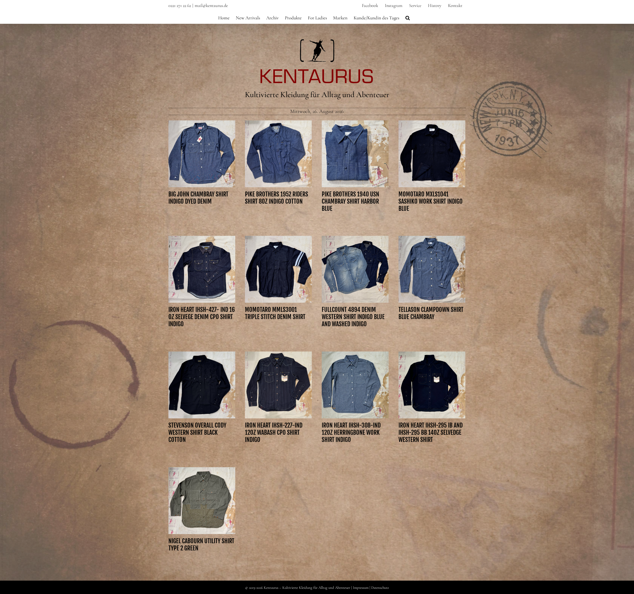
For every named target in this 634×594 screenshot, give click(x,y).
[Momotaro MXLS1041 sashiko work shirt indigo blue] (431, 153)
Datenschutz (380, 587)
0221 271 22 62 (179, 5)
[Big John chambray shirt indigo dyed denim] (201, 153)
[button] (407, 17)
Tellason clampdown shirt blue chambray (431, 260)
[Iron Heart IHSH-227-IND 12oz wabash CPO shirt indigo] (278, 384)
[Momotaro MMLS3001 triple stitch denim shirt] (278, 269)
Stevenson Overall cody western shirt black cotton (201, 373)
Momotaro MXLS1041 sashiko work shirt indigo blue (431, 141)
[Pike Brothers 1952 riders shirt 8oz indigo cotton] (278, 153)
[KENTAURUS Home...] (317, 42)
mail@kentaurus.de (211, 5)
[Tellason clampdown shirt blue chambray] (431, 269)
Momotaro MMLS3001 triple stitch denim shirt (278, 257)
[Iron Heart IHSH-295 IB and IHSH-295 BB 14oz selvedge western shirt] (431, 384)
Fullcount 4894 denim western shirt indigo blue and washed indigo (355, 257)
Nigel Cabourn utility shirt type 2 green (201, 492)
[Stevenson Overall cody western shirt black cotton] (201, 384)
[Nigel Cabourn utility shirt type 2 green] (201, 500)
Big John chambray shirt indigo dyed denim (201, 141)
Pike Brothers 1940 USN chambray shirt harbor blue (355, 141)
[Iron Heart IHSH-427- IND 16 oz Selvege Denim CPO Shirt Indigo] (201, 269)
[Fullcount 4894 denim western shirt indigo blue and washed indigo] (355, 269)
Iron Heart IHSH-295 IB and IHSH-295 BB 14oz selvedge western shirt (431, 373)
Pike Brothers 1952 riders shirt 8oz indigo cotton (278, 141)
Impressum (361, 587)
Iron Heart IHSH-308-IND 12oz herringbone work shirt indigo (355, 373)
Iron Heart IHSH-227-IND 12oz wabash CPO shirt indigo (278, 373)
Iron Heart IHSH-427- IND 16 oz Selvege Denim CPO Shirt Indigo (201, 257)
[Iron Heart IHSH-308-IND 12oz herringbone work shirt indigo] (355, 384)
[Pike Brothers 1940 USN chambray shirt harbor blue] (355, 153)
